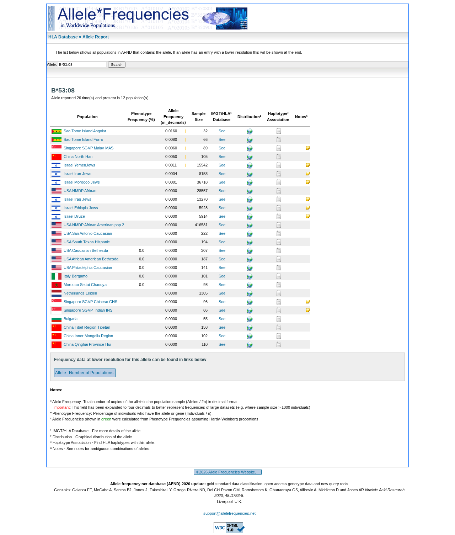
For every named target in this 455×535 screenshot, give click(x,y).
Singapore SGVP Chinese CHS (90, 302)
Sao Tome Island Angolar (85, 131)
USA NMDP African (80, 191)
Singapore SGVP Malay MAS (88, 148)
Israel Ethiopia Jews (81, 208)
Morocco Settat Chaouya (85, 284)
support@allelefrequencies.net (229, 513)
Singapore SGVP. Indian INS (88, 310)
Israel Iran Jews (77, 173)
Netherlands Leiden (80, 293)
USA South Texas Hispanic (87, 242)
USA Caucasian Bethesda (86, 250)
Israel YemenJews (79, 165)
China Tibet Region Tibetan (87, 327)
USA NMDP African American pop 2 (94, 225)
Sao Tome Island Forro (83, 139)
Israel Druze (74, 216)
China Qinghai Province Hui (87, 344)
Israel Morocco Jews (82, 182)
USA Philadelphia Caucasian (88, 267)
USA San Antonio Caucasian (88, 233)
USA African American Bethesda (91, 259)
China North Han (78, 156)
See (222, 131)
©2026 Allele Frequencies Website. (227, 472)
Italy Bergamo (75, 276)
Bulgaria (70, 319)
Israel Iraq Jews (77, 199)
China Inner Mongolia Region (88, 336)
